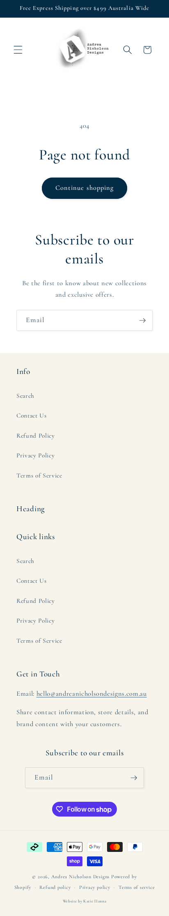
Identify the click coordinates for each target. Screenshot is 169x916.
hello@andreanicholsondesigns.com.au (92, 694)
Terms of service (137, 887)
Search (25, 395)
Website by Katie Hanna (85, 901)
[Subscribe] (142, 320)
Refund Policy (35, 435)
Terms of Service (39, 475)
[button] (18, 50)
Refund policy (55, 887)
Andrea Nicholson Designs (80, 876)
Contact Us (31, 415)
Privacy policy (94, 887)
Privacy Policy (35, 455)
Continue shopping (84, 188)
